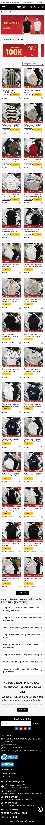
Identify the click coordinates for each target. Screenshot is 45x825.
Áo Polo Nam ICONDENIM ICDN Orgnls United (32, 544)
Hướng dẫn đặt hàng (9, 773)
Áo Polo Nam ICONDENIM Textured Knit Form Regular (33, 265)
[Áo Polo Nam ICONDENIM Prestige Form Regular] (11, 148)
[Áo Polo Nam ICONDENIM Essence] (11, 567)
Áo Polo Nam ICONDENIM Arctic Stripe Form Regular (33, 196)
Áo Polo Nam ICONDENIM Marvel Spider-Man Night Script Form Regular (32, 161)
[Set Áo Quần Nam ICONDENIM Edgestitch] (11, 322)
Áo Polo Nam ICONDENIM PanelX (32, 579)
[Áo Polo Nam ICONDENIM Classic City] (33, 497)
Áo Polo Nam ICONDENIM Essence (10, 579)
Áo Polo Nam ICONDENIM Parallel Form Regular (32, 126)
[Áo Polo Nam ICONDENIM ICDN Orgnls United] (33, 532)
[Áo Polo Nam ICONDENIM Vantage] (33, 78)
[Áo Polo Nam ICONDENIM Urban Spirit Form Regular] (33, 392)
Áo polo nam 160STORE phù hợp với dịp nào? (21, 636)
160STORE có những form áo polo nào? (21, 628)
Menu (3, 7)
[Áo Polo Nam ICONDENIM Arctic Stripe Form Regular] (33, 183)
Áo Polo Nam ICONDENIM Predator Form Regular (32, 475)
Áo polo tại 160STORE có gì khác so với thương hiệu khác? (21, 609)
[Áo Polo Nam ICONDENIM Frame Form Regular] (11, 183)
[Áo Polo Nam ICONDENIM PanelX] (33, 567)
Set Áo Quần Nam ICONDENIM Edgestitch (10, 335)
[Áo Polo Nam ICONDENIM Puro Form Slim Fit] (11, 253)
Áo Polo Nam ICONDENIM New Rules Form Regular (32, 370)
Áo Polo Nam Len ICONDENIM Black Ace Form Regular (9, 230)
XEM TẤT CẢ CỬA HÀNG (9, 809)
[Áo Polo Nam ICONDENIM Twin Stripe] (11, 532)
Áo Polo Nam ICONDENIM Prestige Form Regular (10, 161)
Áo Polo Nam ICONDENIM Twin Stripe (10, 544)
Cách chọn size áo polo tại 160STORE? (20, 662)
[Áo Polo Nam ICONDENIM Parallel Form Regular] (33, 113)
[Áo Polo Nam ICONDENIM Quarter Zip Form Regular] (33, 427)
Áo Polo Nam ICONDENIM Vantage (32, 91)
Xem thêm (22, 593)
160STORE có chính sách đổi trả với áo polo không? (20, 670)
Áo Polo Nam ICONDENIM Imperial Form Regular (10, 300)
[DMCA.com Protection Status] (7, 764)
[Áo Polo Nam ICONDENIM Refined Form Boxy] (11, 357)
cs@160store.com (10, 744)
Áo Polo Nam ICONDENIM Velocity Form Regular (10, 510)
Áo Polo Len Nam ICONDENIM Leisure (9, 91)
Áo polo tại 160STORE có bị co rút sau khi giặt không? (22, 619)
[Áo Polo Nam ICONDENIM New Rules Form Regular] (33, 357)
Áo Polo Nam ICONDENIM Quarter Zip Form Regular (32, 440)
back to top (40, 816)
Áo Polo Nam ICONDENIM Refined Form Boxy (10, 370)
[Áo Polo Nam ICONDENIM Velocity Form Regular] (11, 497)
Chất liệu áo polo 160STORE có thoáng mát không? (20, 646)
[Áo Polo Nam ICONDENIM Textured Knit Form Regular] (33, 253)
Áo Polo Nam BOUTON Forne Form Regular (31, 230)
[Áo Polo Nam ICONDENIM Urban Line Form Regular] (11, 113)
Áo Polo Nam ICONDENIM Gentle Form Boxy (10, 440)
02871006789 (8, 741)
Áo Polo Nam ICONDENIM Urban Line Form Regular (10, 126)
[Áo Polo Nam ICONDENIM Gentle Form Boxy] (11, 427)
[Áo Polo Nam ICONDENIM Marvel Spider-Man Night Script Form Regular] (33, 148)
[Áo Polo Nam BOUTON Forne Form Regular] (33, 218)
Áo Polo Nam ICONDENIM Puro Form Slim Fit (10, 265)
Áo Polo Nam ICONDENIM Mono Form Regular (32, 300)
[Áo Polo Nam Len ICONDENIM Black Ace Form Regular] (11, 218)
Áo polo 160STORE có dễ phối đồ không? (21, 655)
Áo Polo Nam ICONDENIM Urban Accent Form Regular (11, 475)
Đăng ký (38, 723)
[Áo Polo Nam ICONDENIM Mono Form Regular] (33, 287)
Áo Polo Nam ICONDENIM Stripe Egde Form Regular (10, 405)
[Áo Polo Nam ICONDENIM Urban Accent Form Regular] (11, 462)
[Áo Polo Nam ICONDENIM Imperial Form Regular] (11, 287)
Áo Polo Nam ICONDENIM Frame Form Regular (10, 196)
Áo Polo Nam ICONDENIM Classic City (32, 510)
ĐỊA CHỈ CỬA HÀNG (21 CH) (12, 782)
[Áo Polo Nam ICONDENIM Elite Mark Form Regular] (33, 322)
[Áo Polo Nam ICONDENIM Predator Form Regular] (33, 462)
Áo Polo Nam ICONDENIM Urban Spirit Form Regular (32, 405)
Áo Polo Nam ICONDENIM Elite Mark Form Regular (32, 335)
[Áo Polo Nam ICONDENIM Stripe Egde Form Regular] (11, 392)
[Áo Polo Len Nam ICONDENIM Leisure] (11, 78)
